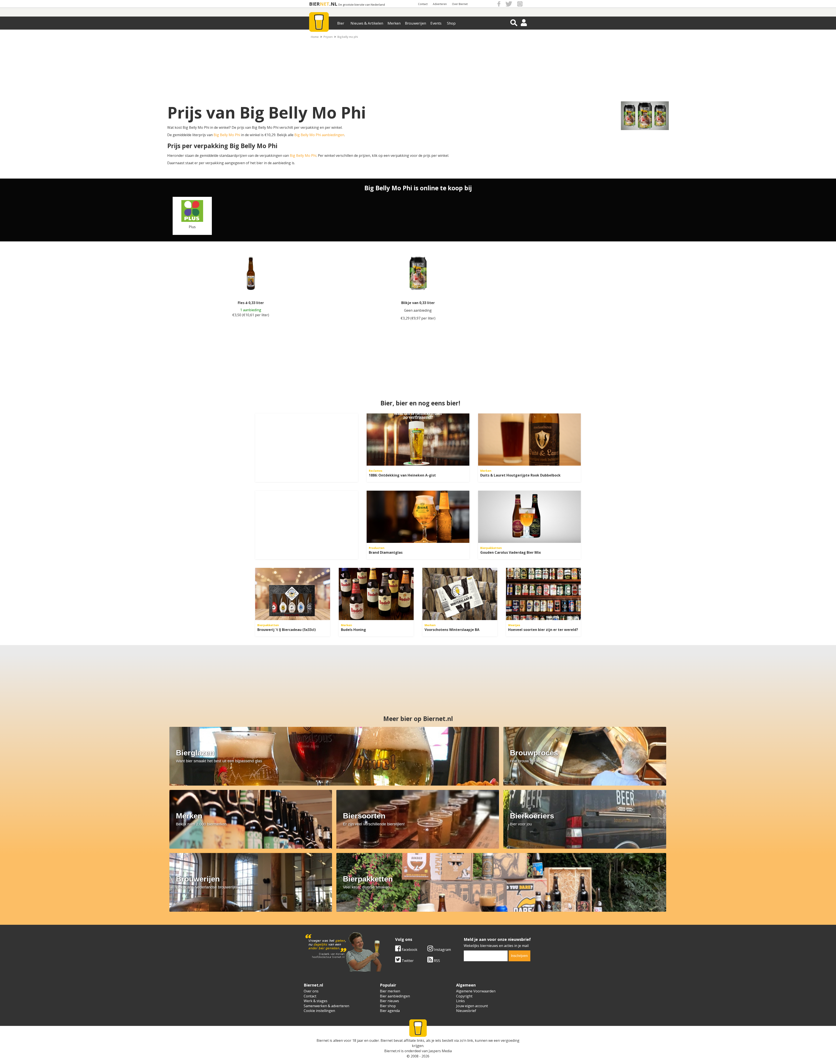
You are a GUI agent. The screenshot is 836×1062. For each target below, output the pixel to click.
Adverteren (440, 4)
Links (460, 1000)
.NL (333, 4)
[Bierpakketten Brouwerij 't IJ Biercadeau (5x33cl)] (292, 594)
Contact (423, 4)
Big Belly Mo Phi (227, 134)
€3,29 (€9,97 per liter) (418, 318)
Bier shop (388, 1005)
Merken (394, 23)
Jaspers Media (440, 1051)
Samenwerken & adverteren (326, 1005)
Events (436, 23)
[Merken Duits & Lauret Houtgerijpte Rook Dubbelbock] (529, 439)
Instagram (442, 949)
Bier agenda (390, 1010)
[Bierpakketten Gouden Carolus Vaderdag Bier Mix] (529, 517)
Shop (451, 23)
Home (315, 37)
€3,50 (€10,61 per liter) (250, 315)
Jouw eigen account (472, 1005)
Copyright (464, 996)
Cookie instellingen (319, 1010)
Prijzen (328, 37)
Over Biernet (460, 4)
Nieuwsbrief (466, 1010)
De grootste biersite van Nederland (361, 5)
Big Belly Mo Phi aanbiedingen (319, 134)
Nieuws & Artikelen (367, 23)
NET (324, 4)
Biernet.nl (392, 1051)
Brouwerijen (415, 23)
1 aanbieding (250, 310)
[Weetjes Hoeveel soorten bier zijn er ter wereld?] (543, 594)
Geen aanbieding (418, 310)
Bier (340, 23)
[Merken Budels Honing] (376, 594)
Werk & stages (315, 1000)
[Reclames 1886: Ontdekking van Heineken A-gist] (418, 439)
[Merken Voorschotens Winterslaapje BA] (459, 594)
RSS (436, 960)
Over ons (311, 991)
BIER (314, 4)
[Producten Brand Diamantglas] (418, 517)
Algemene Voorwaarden (476, 991)
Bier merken (390, 991)
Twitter (407, 960)
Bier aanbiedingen (395, 996)
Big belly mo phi (347, 37)
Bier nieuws (389, 1000)
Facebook (409, 949)
